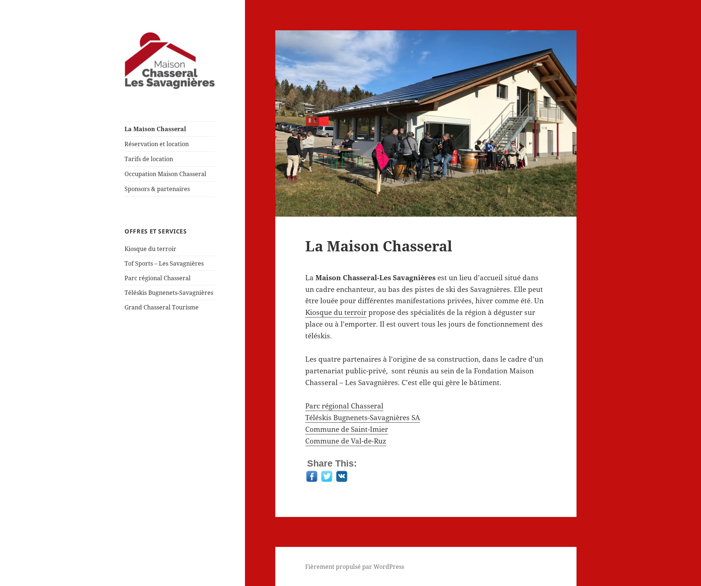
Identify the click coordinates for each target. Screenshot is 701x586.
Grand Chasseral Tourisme (162, 307)
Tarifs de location (149, 159)
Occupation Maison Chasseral (165, 174)
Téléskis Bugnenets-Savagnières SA (362, 417)
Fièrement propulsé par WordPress (354, 567)
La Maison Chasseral (155, 129)
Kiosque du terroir (150, 249)
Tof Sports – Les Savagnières (164, 263)
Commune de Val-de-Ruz (345, 441)
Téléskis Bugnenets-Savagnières (169, 293)
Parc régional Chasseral (158, 278)
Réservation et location (157, 144)
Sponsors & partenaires (157, 189)
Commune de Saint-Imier (346, 429)
